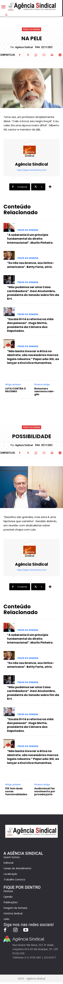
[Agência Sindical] (31, 150)
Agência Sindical (24, 47)
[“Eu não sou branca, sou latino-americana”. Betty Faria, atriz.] (9, 255)
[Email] (43, 54)
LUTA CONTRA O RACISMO (15, 390)
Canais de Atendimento (17, 868)
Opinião (8, 896)
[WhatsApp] (35, 54)
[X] (27, 54)
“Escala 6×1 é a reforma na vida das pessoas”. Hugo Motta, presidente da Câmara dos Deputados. (30, 325)
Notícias (8, 891)
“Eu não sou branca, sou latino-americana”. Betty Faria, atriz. (30, 265)
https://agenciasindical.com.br (31, 170)
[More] (50, 186)
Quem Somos (12, 857)
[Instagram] (15, 930)
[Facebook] (19, 54)
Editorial (8, 862)
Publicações (11, 902)
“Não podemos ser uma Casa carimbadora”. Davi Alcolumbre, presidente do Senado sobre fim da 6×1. (33, 293)
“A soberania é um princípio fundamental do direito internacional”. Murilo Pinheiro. (30, 239)
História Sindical (13, 913)
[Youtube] (26, 930)
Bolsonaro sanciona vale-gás (44, 391)
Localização (10, 873)
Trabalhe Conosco (14, 879)
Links (6, 919)
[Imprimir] (51, 54)
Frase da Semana (31, 29)
